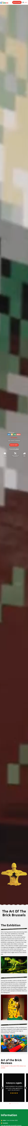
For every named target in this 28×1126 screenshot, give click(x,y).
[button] (2, 1088)
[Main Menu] (23, 2)
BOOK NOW (16, 2)
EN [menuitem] (25, 2)
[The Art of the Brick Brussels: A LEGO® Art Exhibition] (4, 2)
